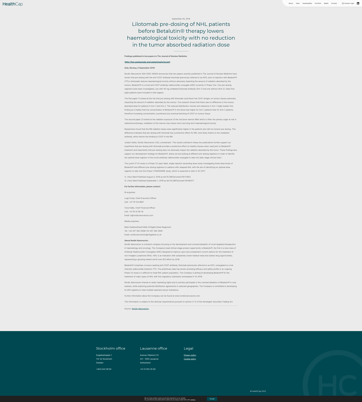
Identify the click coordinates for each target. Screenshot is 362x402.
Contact (334, 3)
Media (326, 3)
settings (193, 399)
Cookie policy (190, 359)
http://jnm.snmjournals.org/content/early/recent (147, 62)
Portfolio (318, 3)
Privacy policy (190, 355)
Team (298, 3)
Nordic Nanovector (140, 309)
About (291, 3)
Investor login (349, 3)
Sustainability (307, 3)
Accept (212, 399)
